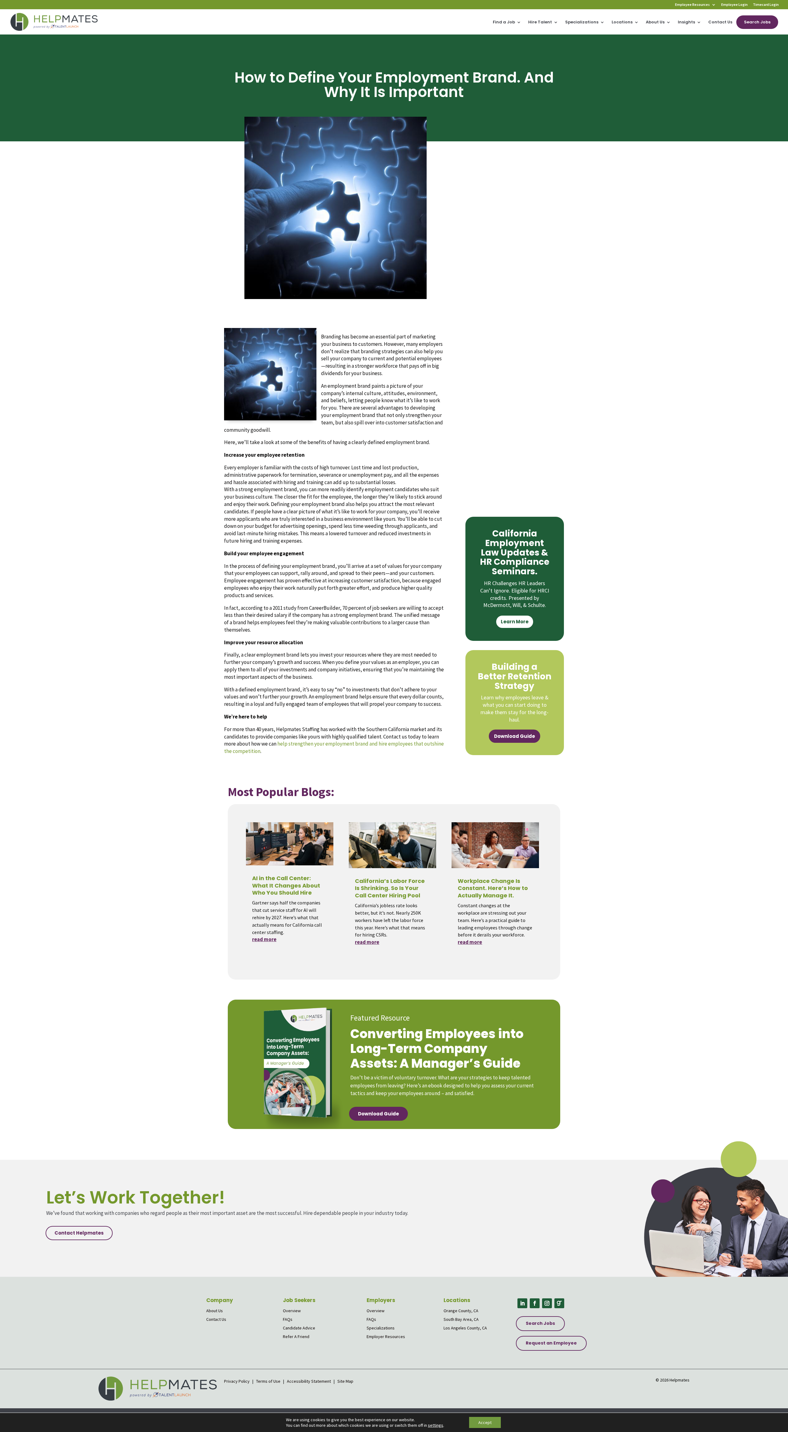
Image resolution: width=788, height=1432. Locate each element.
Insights (686, 22)
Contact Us (720, 22)
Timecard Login (766, 5)
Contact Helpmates (79, 1233)
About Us (655, 22)
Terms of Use (268, 1381)
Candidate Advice (299, 1328)
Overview (292, 1310)
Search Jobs (757, 22)
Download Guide (514, 736)
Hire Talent (540, 22)
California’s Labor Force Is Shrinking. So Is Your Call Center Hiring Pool (390, 888)
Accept (485, 1422)
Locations (622, 22)
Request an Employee (551, 1343)
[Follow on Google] (559, 1303)
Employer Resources (386, 1336)
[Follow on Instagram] (547, 1303)
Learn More (515, 621)
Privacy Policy (237, 1381)
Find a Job (504, 22)
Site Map (345, 1381)
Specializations (581, 22)
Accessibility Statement (309, 1381)
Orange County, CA (461, 1310)
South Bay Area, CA (461, 1319)
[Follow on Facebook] (535, 1303)
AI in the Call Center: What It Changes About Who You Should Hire (286, 885)
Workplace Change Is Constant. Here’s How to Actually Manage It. (493, 888)
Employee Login (734, 5)
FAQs (287, 1319)
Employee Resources (692, 5)
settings (435, 1425)
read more (264, 939)
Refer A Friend (296, 1336)
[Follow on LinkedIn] (522, 1303)
